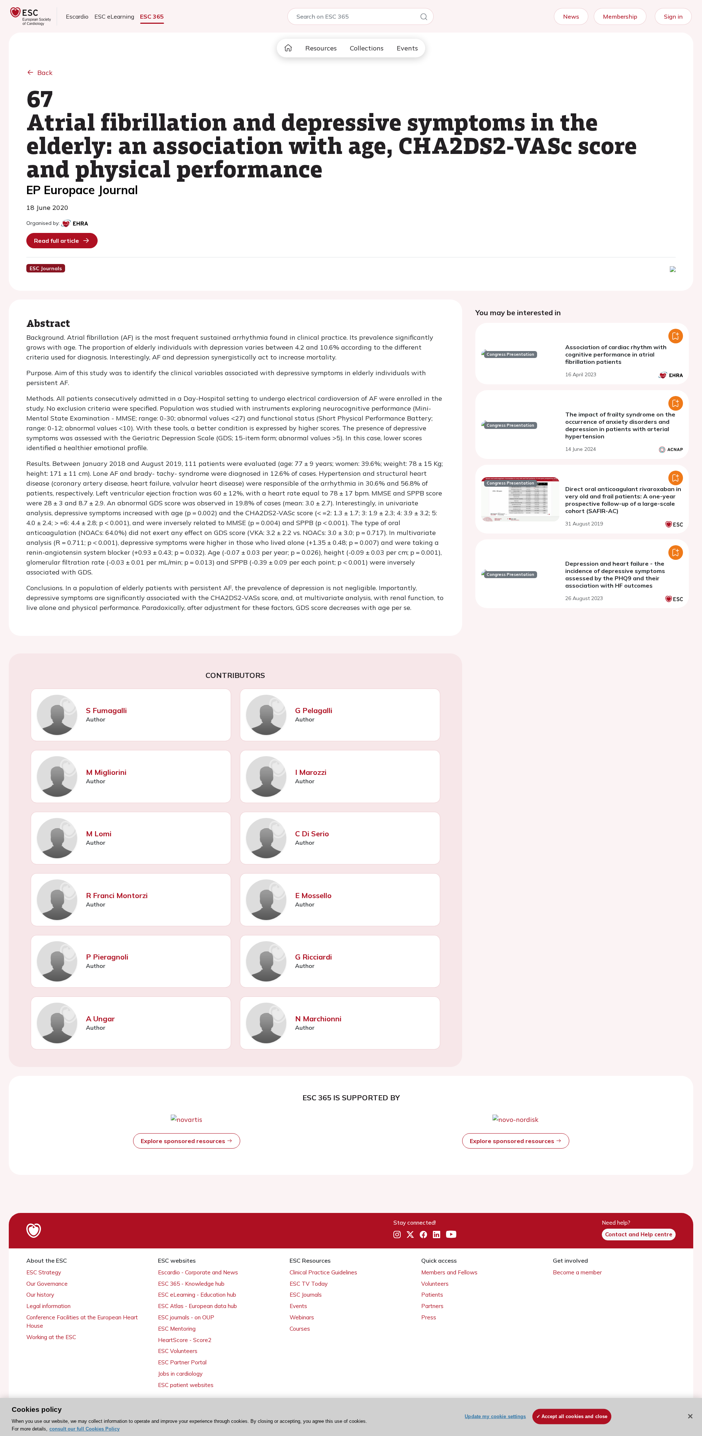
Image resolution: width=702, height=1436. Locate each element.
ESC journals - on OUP (186, 1317)
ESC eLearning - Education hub (197, 1294)
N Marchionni (318, 1018)
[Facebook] (423, 1234)
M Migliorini (106, 772)
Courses (300, 1328)
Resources (321, 48)
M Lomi (99, 833)
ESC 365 (152, 16)
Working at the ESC (51, 1337)
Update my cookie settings (495, 1416)
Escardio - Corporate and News (198, 1272)
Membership (620, 16)
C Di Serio (312, 833)
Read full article (56, 240)
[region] (351, 1417)
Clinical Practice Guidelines (323, 1272)
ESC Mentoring (177, 1328)
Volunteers (435, 1283)
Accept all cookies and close (574, 1416)
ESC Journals (306, 1294)
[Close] (690, 1416)
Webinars (302, 1317)
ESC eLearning (114, 16)
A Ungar (100, 1018)
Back (45, 72)
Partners (432, 1306)
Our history (40, 1294)
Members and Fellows (449, 1272)
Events (407, 48)
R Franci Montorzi (117, 895)
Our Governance (47, 1283)
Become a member (577, 1272)
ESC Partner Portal (182, 1362)
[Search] (424, 17)
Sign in (673, 16)
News (571, 16)
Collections (367, 48)
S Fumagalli (106, 710)
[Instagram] (397, 1234)
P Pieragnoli (107, 956)
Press (428, 1317)
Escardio (77, 16)
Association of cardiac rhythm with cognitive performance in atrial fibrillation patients (616, 354)
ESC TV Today (309, 1283)
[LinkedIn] (436, 1234)
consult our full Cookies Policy (84, 1428)
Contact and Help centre (638, 1234)
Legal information (48, 1306)
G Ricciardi (313, 956)
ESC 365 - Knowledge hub (191, 1283)
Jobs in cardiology (180, 1373)
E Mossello (313, 895)
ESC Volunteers (177, 1351)
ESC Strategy (43, 1272)
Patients (432, 1294)
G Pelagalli (313, 710)
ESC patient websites (186, 1385)
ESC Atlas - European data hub (197, 1306)
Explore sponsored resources (184, 1141)
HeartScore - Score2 (184, 1340)
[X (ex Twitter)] (410, 1234)
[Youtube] (451, 1235)
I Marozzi (311, 772)
